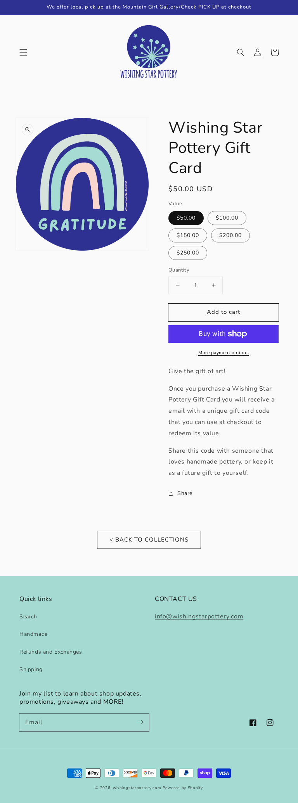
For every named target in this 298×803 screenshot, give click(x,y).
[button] (23, 52)
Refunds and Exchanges (50, 652)
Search (28, 616)
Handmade (33, 634)
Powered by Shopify (183, 788)
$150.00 (188, 235)
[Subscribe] (140, 722)
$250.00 (188, 252)
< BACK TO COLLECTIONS (149, 539)
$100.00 (227, 218)
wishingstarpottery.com (137, 788)
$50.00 (186, 218)
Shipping (31, 669)
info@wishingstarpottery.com (199, 616)
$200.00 (230, 235)
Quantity (178, 270)
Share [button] (184, 493)
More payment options (223, 353)
